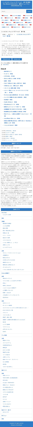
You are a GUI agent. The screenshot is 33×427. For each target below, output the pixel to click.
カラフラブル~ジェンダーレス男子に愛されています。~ (15, 307)
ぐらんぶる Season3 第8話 (10, 125)
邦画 (3, 218)
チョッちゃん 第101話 (11, 140)
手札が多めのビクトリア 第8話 (11, 104)
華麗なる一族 (6, 233)
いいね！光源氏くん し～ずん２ (10, 242)
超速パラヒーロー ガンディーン (10, 359)
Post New (4, 212)
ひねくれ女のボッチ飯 (8, 310)
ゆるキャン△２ (6, 303)
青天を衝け (5, 380)
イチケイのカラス (7, 240)
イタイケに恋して (7, 314)
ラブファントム (6, 326)
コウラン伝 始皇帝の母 (8, 392)
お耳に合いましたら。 (8, 329)
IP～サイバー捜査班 (7, 305)
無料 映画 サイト (8, 71)
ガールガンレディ (7, 267)
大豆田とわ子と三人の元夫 (9, 260)
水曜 (3, 276)
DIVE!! (4, 331)
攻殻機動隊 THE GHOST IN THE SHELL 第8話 (15, 109)
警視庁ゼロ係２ (6, 352)
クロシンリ (5, 312)
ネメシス (5, 399)
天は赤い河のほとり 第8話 (10, 102)
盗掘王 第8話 (7, 80)
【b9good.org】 (6, 59)
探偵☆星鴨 (5, 228)
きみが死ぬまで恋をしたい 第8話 (12, 118)
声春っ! (4, 283)
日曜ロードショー (7, 401)
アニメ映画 (4, 335)
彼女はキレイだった (7, 278)
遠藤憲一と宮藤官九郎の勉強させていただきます (14, 319)
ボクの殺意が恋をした (8, 387)
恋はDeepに (6, 297)
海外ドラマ (4, 370)
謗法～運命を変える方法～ (9, 230)
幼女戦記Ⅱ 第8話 (8, 99)
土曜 (3, 338)
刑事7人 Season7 (7, 285)
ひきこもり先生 (6, 350)
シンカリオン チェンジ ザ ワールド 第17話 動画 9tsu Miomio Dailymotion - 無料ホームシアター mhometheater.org (16, 4)
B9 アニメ (10, 34)
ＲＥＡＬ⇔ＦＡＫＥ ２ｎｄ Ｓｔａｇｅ (12, 252)
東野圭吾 (5, 347)
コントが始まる (6, 354)
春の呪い (5, 364)
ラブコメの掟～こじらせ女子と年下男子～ (12, 280)
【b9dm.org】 (17, 59)
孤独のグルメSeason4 (8, 389)
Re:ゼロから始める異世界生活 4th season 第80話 (16, 94)
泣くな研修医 (6, 361)
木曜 (3, 301)
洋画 (3, 418)
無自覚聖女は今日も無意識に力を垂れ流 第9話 (15, 111)
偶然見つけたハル (7, 262)
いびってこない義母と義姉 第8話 (12, 88)
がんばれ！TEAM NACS (8, 382)
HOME (4, 34)
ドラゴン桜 (5, 394)
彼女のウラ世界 (6, 237)
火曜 (3, 250)
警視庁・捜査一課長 (7, 317)
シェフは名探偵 (6, 225)
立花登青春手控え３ (7, 345)
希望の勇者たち (6, 406)
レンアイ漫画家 (6, 324)
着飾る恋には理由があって (9, 264)
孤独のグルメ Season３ (9, 385)
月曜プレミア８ (6, 244)
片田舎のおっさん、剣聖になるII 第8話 (13, 85)
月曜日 (3, 221)
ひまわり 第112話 (10, 138)
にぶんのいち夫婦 (7, 214)
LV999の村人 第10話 (9, 76)
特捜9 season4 (7, 292)
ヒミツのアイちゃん (7, 247)
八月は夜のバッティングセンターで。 (11, 295)
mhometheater (19, 425)
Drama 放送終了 (6, 273)
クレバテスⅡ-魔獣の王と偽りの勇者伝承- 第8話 (15, 97)
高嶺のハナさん (6, 340)
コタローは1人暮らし (8, 366)
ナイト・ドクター (7, 235)
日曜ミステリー (6, 375)
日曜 (3, 373)
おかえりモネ (6, 412)
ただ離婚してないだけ (8, 290)
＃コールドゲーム (7, 342)
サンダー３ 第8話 (8, 73)
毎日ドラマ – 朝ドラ (6, 410)
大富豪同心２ (6, 255)
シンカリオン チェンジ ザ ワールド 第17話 (13, 31)
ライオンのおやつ (7, 404)
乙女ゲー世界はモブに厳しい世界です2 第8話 (15, 83)
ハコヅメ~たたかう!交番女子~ (10, 287)
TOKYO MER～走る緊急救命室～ (10, 377)
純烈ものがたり (6, 257)
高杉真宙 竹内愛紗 (7, 223)
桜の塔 (4, 322)
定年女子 (5, 396)
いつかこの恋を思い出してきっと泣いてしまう (13, 269)
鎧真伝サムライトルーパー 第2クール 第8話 (14, 106)
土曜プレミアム (6, 357)
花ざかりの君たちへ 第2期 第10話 (12, 78)
